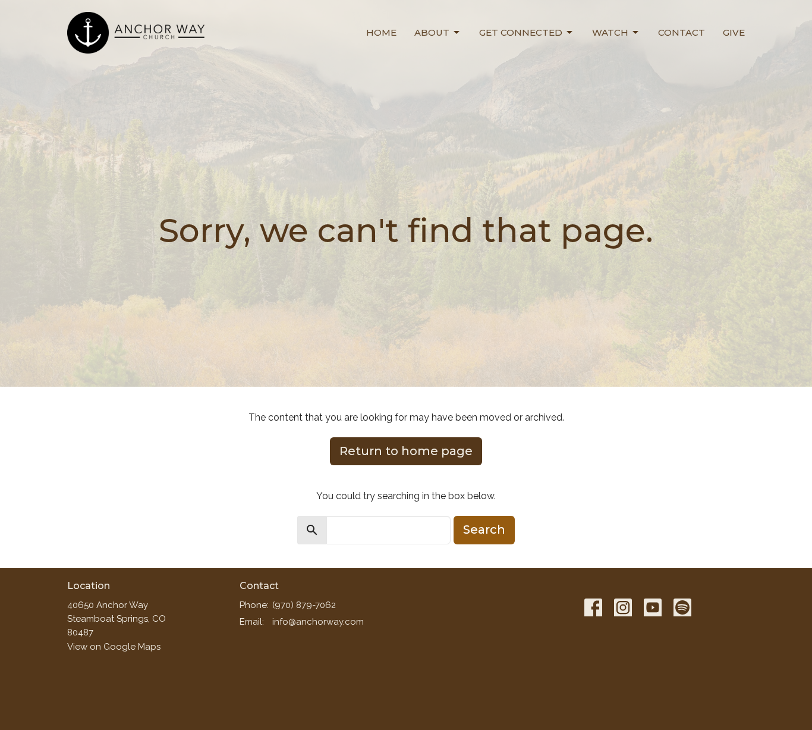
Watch (610, 32)
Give (734, 32)
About (431, 32)
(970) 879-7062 (304, 605)
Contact (681, 32)
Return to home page (406, 451)
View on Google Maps (113, 646)
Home (381, 32)
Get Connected (520, 32)
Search (484, 529)
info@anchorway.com (318, 621)
